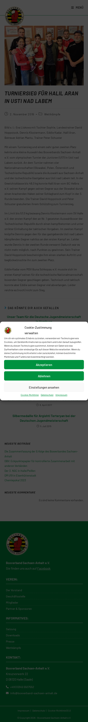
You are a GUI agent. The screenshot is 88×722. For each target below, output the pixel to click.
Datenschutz (47, 394)
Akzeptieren (44, 364)
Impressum (61, 394)
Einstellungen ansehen (44, 387)
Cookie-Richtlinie (30, 394)
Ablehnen (44, 376)
